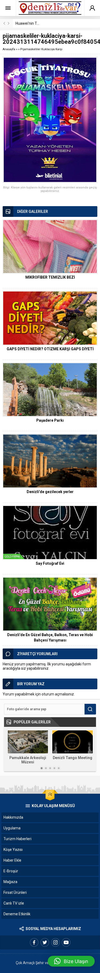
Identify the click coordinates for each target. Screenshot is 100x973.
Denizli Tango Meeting (72, 758)
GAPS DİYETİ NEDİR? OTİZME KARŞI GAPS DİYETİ (50, 349)
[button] (71, 961)
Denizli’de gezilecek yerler (50, 492)
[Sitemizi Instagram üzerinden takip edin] (55, 942)
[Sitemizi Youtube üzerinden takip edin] (66, 942)
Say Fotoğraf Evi (50, 563)
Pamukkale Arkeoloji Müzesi (27, 760)
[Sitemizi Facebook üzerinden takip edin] (34, 942)
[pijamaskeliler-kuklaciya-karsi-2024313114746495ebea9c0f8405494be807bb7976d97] (50, 120)
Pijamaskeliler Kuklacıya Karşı (41, 49)
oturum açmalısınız (58, 694)
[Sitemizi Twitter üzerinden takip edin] (45, 942)
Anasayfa (9, 49)
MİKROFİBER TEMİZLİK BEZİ (50, 277)
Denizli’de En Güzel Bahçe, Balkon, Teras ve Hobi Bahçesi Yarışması (50, 637)
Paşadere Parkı (50, 420)
